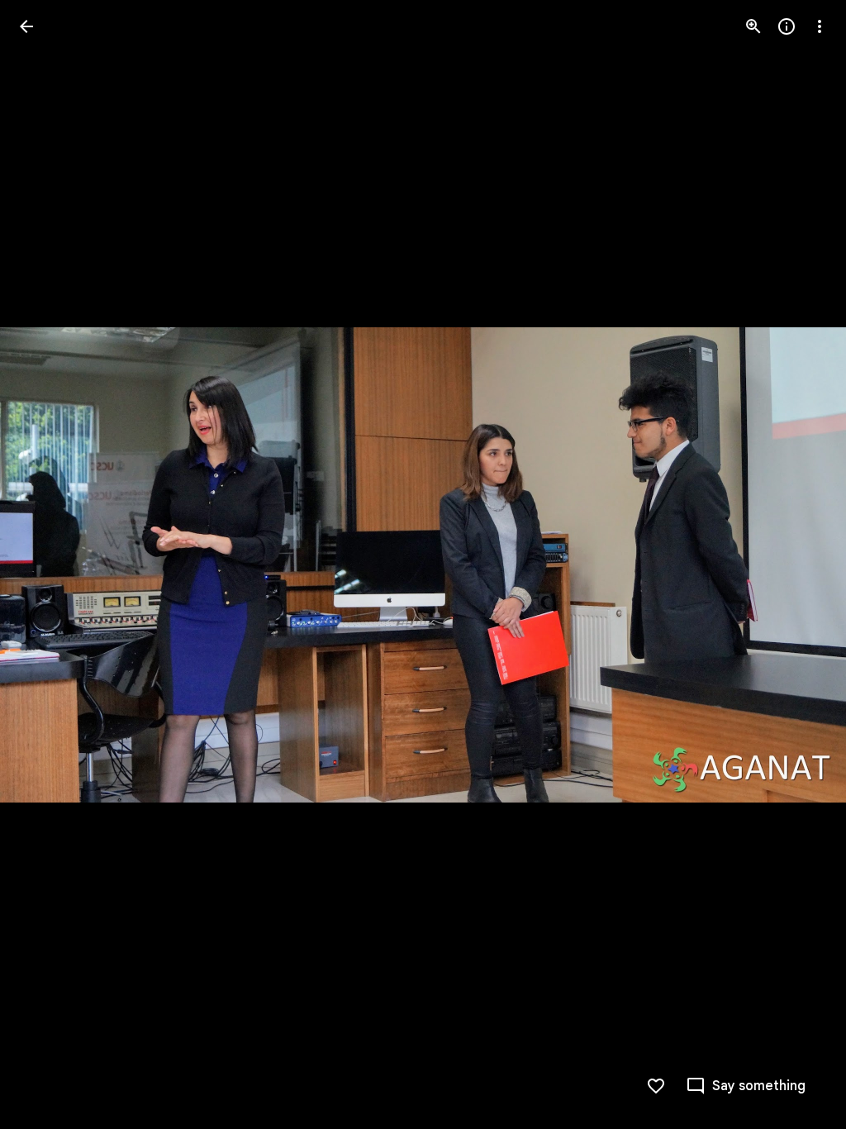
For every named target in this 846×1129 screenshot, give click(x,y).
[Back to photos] (26, 26)
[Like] (656, 1086)
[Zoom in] (753, 26)
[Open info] (786, 26)
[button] (46, 564)
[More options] (819, 26)
